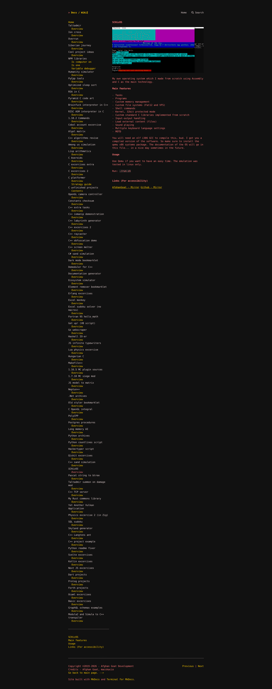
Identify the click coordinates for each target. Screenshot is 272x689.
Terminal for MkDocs (120, 679)
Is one (75, 65)
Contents (77, 190)
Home (71, 22)
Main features (77, 640)
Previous (188, 666)
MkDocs (95, 679)
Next (201, 666)
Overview (77, 28)
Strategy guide (81, 184)
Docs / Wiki (79, 12)
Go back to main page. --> (86, 672)
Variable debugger (83, 68)
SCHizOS (73, 637)
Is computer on (81, 61)
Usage (71, 643)
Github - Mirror (151, 187)
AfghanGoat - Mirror (125, 187)
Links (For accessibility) (86, 647)
